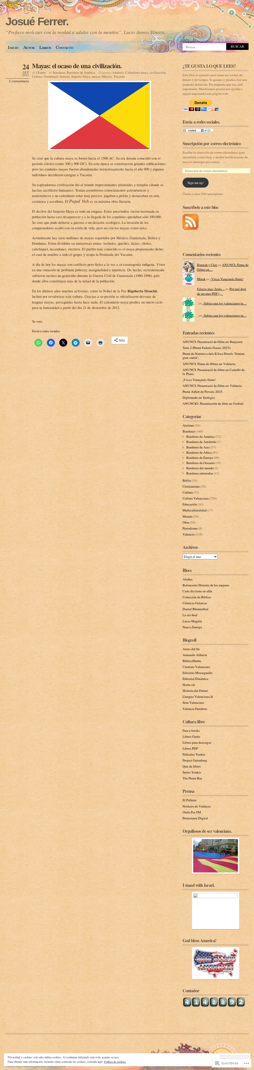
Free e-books (191, 730)
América (118, 72)
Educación (190, 504)
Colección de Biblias (197, 597)
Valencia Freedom (195, 708)
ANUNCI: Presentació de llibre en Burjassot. (213, 341)
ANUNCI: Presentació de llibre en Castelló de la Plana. (214, 372)
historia (65, 76)
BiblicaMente (192, 661)
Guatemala (51, 76)
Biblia (187, 480)
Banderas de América (81, 72)
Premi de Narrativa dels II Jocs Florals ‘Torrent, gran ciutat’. (214, 355)
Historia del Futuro (195, 690)
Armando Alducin (195, 655)
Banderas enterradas (199, 473)
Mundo (187, 516)
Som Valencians (193, 702)
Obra (186, 522)
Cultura (37, 76)
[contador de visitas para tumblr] (214, 1006)
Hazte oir (189, 684)
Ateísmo (188, 425)
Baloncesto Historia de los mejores (206, 585)
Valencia (188, 534)
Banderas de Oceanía (200, 463)
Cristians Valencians (196, 667)
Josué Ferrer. (37, 21)
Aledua (187, 579)
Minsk (201, 279)
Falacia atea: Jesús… (211, 289)
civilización (158, 72)
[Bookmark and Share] (198, 131)
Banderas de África (199, 452)
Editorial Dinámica (195, 678)
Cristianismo (191, 486)
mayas (96, 76)
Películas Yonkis (194, 754)
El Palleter (189, 800)
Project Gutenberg (195, 760)
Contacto (64, 47)
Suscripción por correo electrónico (212, 143)
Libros (45, 47)
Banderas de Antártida (201, 441)
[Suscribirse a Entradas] (190, 228)
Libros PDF (190, 748)
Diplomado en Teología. (199, 397)
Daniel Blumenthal (195, 609)
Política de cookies (115, 1062)
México (107, 76)
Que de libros (192, 766)
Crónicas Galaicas (195, 603)
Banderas (59, 72)
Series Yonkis (192, 772)
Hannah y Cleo (207, 265)
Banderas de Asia (198, 447)
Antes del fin (191, 649)
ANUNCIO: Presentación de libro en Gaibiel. (213, 403)
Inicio (13, 47)
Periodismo (190, 528)
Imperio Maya (80, 76)
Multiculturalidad (195, 510)
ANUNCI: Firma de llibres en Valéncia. (209, 364)
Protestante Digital (195, 818)
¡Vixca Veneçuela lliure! (226, 279)
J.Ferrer (41, 72)
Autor (28, 47)
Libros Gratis (191, 736)
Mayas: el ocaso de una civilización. (77, 65)
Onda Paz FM (192, 812)
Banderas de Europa (199, 457)
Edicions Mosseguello (198, 672)
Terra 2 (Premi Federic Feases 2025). (207, 347)
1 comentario (19, 81)
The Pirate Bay (192, 778)
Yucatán (119, 76)
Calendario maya (136, 72)
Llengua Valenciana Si (198, 696)
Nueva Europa (192, 627)
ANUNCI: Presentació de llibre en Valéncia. (212, 385)
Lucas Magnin (192, 621)
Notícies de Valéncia (197, 806)
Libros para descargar (197, 742)
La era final (190, 615)
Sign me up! (196, 182)
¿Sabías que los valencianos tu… (224, 303)
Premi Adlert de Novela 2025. (203, 391)
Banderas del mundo (200, 468)
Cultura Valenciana (196, 498)
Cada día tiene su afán (197, 591)
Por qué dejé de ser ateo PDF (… (221, 291)
